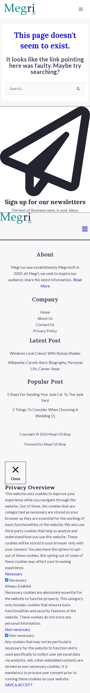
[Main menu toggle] (81, 9)
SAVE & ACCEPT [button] (19, 685)
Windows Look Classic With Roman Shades (45, 353)
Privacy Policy (45, 331)
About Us (45, 318)
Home (45, 312)
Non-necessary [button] (17, 629)
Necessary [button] (13, 574)
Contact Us (45, 324)
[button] (85, 229)
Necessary (17, 580)
